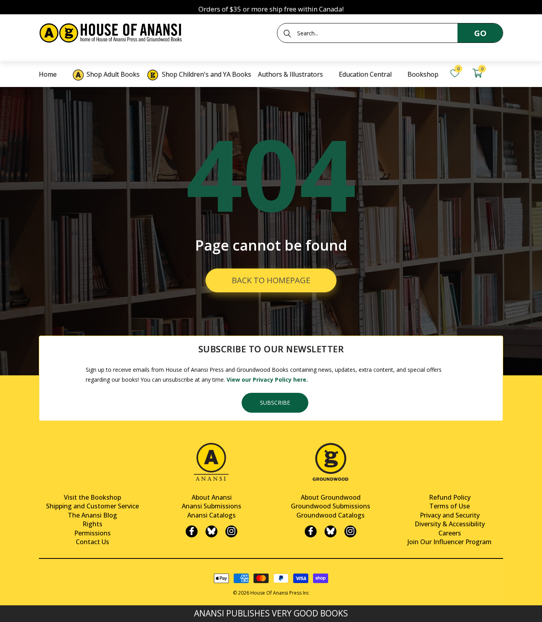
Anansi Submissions (211, 506)
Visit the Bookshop (92, 497)
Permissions (92, 533)
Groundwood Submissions (330, 506)
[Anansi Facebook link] (192, 531)
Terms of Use (449, 506)
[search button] (287, 33)
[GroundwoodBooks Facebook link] (311, 531)
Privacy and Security (450, 515)
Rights (92, 524)
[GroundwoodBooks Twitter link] (330, 531)
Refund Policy (450, 497)
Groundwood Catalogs (330, 515)
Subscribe (275, 402)
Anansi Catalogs (211, 515)
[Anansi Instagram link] (231, 531)
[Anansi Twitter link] (211, 531)
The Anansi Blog (92, 515)
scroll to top (9, 609)
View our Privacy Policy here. (267, 379)
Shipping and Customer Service (92, 506)
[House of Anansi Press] (112, 31)
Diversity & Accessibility (450, 524)
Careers (449, 533)
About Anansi (212, 497)
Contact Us (92, 541)
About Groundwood (331, 497)
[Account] (499, 73)
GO (480, 33)
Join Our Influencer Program (449, 541)
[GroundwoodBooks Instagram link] (350, 531)
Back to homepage (271, 280)
